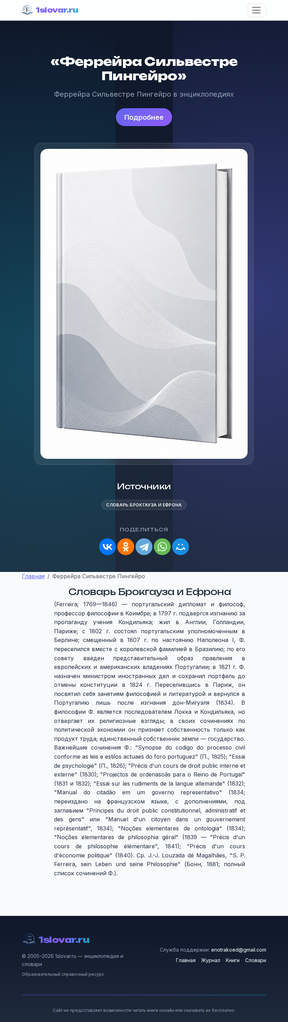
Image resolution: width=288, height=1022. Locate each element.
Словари (255, 960)
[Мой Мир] (180, 546)
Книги (233, 960)
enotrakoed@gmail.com (238, 950)
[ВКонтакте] (107, 546)
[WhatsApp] (162, 546)
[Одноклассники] (125, 546)
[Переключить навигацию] (256, 10)
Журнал (210, 960)
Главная (186, 960)
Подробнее (144, 117)
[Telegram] (144, 546)
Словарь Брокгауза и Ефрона (144, 504)
